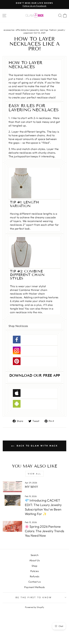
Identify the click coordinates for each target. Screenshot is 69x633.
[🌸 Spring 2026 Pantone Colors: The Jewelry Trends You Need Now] (12, 526)
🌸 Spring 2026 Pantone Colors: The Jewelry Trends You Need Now (44, 530)
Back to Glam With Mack (37, 445)
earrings (44, 30)
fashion (52, 30)
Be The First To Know (34, 597)
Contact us (34, 581)
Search (34, 555)
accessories (9, 30)
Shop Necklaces (18, 325)
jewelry (61, 30)
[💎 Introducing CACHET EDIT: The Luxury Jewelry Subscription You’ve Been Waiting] (12, 500)
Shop (34, 565)
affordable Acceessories (27, 30)
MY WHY (31, 487)
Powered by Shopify (34, 607)
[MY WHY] (12, 486)
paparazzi (28, 32)
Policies (34, 571)
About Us (34, 560)
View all (34, 473)
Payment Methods (34, 587)
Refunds (34, 576)
